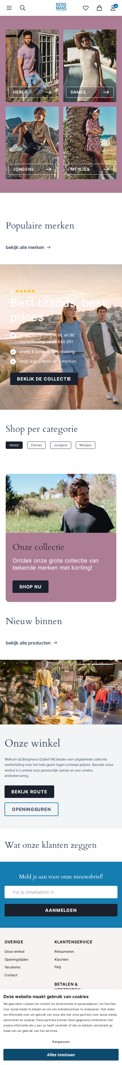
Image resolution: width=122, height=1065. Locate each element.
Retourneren (64, 951)
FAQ (57, 967)
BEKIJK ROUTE (29, 791)
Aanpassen (61, 1041)
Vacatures (12, 967)
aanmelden (61, 910)
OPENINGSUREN (31, 809)
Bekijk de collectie (44, 379)
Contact (11, 975)
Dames (36, 445)
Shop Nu (30, 586)
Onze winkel (32, 743)
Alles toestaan (61, 1054)
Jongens (61, 445)
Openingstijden (16, 959)
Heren (14, 445)
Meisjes (85, 445)
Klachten (61, 959)
